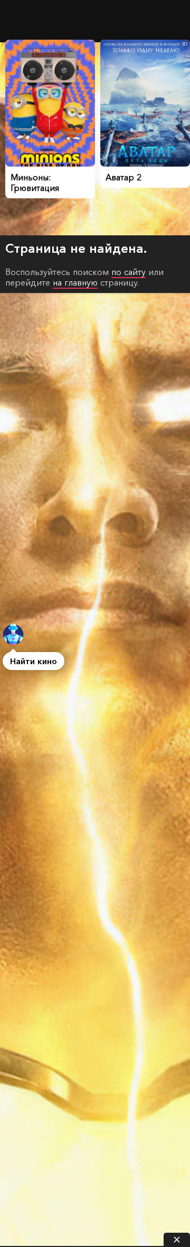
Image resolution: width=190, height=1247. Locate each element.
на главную (75, 282)
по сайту (128, 272)
